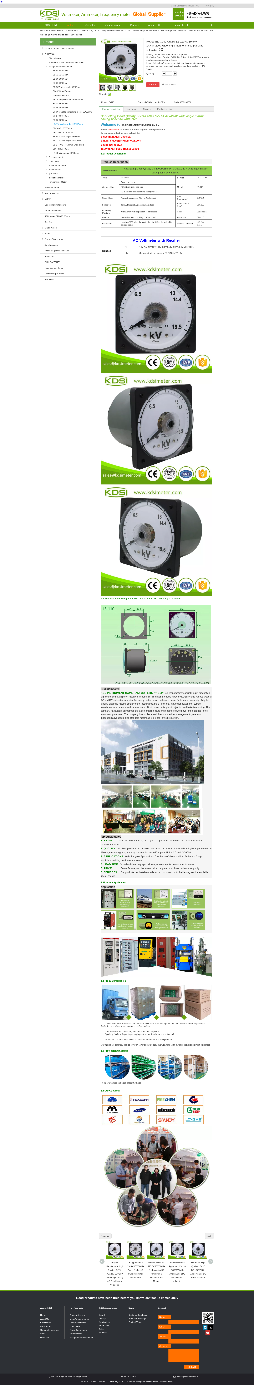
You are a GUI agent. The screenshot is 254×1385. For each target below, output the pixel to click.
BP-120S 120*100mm (63, 132)
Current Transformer (54, 239)
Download (45, 1337)
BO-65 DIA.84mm (61, 95)
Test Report (131, 109)
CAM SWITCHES (52, 262)
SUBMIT (192, 1367)
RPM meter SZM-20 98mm (57, 216)
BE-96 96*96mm (60, 83)
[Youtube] (207, 1332)
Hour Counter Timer (54, 268)
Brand (102, 1315)
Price (101, 1329)
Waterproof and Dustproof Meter (60, 48)
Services (103, 1332)
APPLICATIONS (52, 193)
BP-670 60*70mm (61, 116)
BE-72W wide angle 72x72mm (67, 140)
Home (43, 1315)
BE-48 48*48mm (60, 70)
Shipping (147, 109)
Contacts (190, 6)
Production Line (164, 109)
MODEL (48, 199)
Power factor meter (57, 165)
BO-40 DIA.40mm (61, 149)
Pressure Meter (52, 187)
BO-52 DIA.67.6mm (62, 91)
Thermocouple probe (54, 273)
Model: (104, 102)
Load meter (54, 161)
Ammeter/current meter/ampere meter (66, 62)
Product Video (135, 1322)
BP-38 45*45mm (60, 103)
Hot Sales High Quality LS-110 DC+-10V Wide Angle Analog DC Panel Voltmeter (198, 1270)
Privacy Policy (166, 1381)
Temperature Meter (58, 182)
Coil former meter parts (55, 205)
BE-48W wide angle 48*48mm (67, 136)
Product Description (111, 109)
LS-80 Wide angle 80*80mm (66, 153)
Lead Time (104, 1325)
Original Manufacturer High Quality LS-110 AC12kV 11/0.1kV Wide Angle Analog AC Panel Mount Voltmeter (114, 1273)
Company (181, 6)
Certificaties (45, 1322)
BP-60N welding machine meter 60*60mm (72, 112)
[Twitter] (210, 1327)
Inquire (153, 84)
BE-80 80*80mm (60, 79)
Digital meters (51, 228)
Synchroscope (51, 245)
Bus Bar (48, 222)
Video (173, 6)
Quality (102, 1318)
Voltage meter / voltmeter (60, 66)
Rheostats (49, 256)
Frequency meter (57, 157)
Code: (177, 102)
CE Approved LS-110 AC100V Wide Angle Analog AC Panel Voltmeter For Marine (135, 1270)
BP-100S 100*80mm (62, 128)
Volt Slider (49, 279)
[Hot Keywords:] (211, 25)
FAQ (197, 6)
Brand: (141, 102)
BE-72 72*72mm (60, 75)
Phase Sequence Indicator (57, 251)
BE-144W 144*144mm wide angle (68, 145)
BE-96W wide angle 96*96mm (67, 87)
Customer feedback (137, 1315)
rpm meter (53, 173)
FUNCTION (50, 54)
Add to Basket (170, 85)
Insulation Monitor (57, 178)
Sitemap (131, 1381)
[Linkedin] (205, 1327)
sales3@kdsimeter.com (202, 17)
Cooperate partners (49, 1330)
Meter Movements (53, 210)
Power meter (55, 169)
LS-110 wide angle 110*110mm (68, 124)
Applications (45, 1326)
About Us (44, 1319)
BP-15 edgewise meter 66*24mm (68, 99)
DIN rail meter (55, 58)
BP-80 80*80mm (60, 120)
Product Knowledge (137, 1318)
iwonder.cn (153, 1381)
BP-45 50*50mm (60, 108)
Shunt (47, 233)
